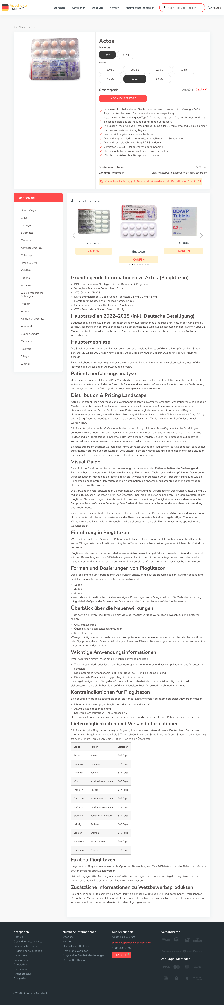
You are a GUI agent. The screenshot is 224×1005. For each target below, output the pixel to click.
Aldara (25, 311)
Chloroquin (27, 255)
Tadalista (26, 341)
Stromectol (27, 233)
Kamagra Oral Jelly (32, 248)
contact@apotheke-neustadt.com (131, 942)
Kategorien (78, 7)
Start (16, 27)
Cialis (24, 218)
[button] (93, 251)
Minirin (184, 242)
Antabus (26, 285)
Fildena (25, 278)
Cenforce (26, 240)
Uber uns (97, 7)
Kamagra (26, 225)
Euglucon (138, 251)
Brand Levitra (29, 263)
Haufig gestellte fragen (140, 7)
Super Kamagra (30, 334)
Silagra (25, 356)
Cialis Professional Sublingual (32, 294)
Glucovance (94, 243)
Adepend (26, 326)
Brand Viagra (28, 210)
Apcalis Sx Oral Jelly (33, 319)
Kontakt (114, 7)
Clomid (25, 364)
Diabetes (24, 27)
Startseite (59, 7)
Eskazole (26, 349)
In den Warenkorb (123, 98)
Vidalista (26, 270)
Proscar (25, 304)
